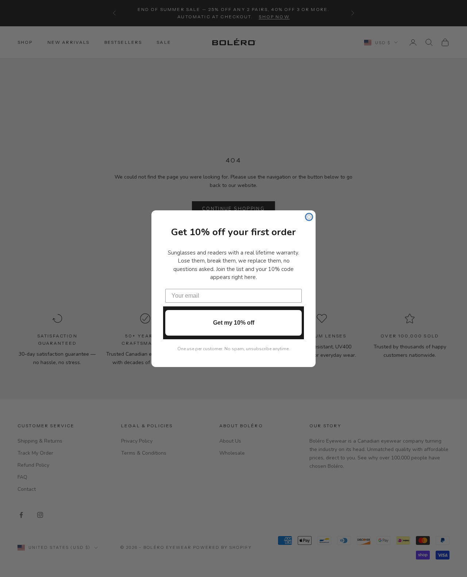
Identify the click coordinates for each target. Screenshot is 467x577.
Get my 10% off (233, 323)
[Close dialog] (309, 217)
